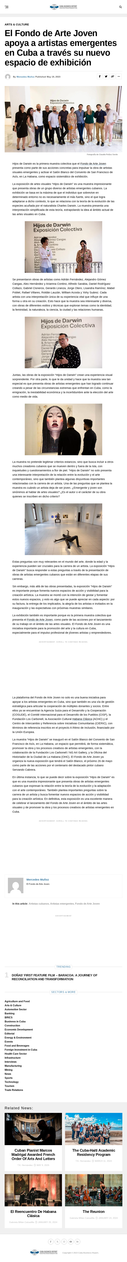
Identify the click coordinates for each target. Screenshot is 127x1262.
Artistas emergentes (62, 904)
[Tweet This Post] (106, 76)
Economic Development (19, 1029)
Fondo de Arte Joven (93, 163)
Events (9, 1041)
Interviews (11, 1062)
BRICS (9, 1017)
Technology (12, 1082)
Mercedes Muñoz (26, 76)
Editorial (9, 1033)
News (8, 1074)
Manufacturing (13, 1066)
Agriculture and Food (17, 1001)
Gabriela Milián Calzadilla (21, 1222)
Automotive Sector (16, 1009)
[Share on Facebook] (100, 76)
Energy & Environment (18, 1037)
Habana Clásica (82, 719)
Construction (12, 1025)
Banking (10, 1013)
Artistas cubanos (39, 904)
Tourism (9, 1086)
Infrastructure (13, 1057)
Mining (9, 1070)
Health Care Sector (16, 1053)
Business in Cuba (15, 1021)
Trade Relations (14, 1090)
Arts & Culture (13, 1005)
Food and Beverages (17, 1045)
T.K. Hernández (25, 1165)
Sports (9, 1078)
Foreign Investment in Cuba (21, 1049)
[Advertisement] (63, 666)
